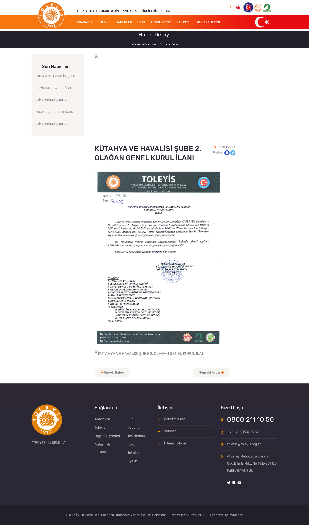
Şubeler (170, 431)
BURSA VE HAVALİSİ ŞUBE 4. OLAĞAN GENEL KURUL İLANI (56, 77)
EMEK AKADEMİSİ (207, 22)
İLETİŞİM (182, 22)
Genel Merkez (174, 419)
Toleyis (100, 428)
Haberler (134, 428)
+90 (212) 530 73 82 (243, 432)
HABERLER (124, 22)
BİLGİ (141, 22)
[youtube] (239, 483)
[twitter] (228, 483)
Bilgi (130, 419)
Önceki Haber (113, 372)
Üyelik (132, 461)
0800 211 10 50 (250, 419)
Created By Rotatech (226, 515)
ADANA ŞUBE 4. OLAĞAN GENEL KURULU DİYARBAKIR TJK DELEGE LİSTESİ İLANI (55, 113)
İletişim (133, 453)
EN (234, 7)
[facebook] (233, 483)
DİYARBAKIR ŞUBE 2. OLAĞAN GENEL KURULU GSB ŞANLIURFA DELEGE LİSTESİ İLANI (55, 125)
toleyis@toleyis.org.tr (244, 444)
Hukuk (132, 444)
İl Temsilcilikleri (175, 443)
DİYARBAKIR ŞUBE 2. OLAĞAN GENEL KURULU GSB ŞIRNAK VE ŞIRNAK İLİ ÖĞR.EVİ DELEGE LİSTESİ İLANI (56, 101)
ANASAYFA (84, 22)
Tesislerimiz (136, 436)
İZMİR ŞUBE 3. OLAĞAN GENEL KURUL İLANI (54, 89)
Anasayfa (102, 419)
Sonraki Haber (210, 372)
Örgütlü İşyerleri (107, 436)
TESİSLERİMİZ (160, 22)
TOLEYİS (104, 22)
